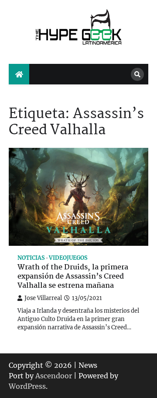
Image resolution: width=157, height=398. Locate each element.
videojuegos (68, 258)
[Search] (137, 74)
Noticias (31, 258)
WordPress (27, 386)
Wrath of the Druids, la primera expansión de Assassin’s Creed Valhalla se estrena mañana (72, 276)
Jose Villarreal (43, 298)
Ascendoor (53, 375)
